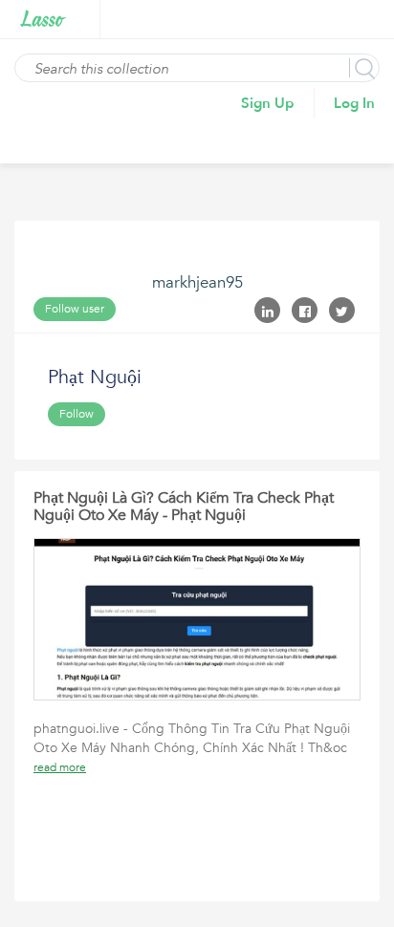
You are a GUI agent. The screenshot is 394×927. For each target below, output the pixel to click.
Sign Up (268, 103)
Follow (76, 413)
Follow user (74, 308)
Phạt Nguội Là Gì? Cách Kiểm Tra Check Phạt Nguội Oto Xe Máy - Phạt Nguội (183, 506)
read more (59, 767)
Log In (354, 103)
